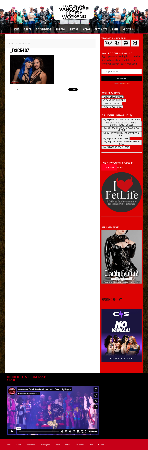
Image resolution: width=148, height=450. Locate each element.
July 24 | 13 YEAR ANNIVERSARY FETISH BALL (121, 134)
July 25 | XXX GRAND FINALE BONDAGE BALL (122, 143)
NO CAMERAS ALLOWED (114, 100)
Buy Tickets (80, 444)
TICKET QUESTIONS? (112, 107)
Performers (30, 444)
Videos (68, 444)
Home (9, 444)
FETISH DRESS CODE (112, 97)
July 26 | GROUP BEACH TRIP (116, 147)
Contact (101, 444)
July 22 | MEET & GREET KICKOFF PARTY (121, 120)
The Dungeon (45, 444)
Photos (57, 444)
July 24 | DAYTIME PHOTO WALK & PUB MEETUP (121, 129)
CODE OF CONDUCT (112, 104)
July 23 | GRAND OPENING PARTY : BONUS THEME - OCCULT (121, 124)
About (18, 444)
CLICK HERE (109, 167)
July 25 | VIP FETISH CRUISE (115, 139)
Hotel (91, 444)
